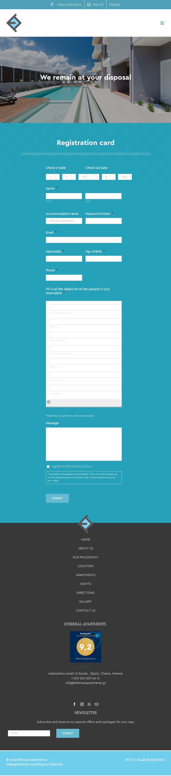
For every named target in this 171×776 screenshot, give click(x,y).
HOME (85, 539)
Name (51, 188)
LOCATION (85, 566)
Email (51, 232)
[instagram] (82, 704)
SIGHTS (85, 583)
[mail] (96, 704)
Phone (52, 270)
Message (52, 423)
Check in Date (56, 167)
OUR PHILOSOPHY (86, 557)
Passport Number (99, 213)
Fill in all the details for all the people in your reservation (78, 291)
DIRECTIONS (85, 592)
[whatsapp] (89, 704)
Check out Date (96, 167)
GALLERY (85, 601)
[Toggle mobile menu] (162, 23)
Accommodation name (62, 213)
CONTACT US (85, 610)
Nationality (55, 251)
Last (88, 201)
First (48, 201)
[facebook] (74, 704)
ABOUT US (85, 548)
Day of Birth (95, 251)
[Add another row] (48, 401)
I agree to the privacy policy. (71, 466)
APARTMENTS (85, 575)
